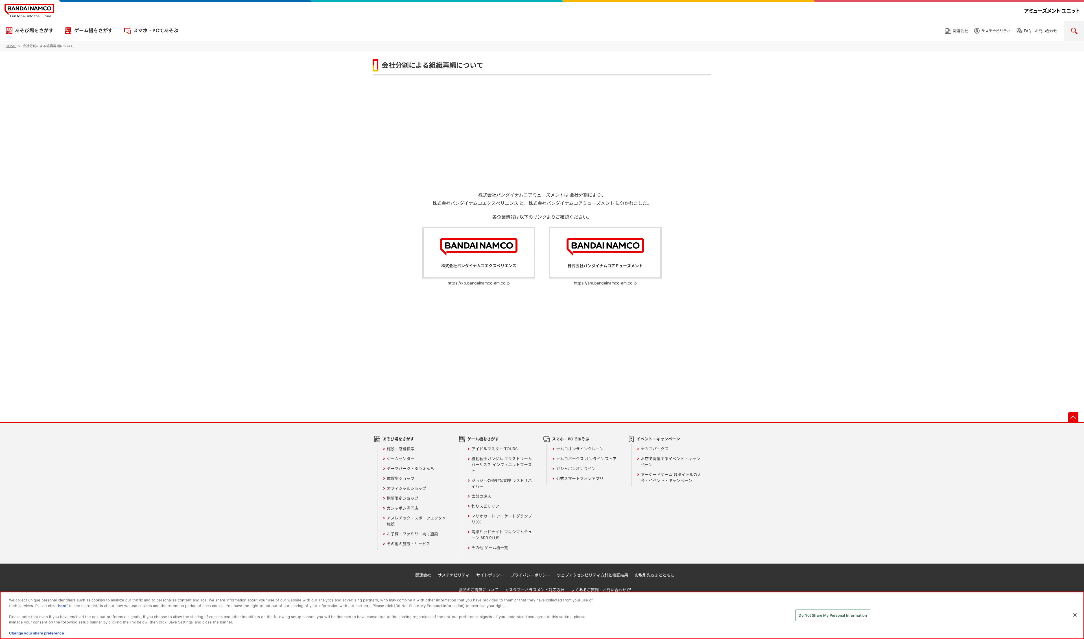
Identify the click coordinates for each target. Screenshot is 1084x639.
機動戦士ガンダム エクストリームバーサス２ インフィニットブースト (501, 464)
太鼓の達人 (481, 496)
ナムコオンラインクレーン (580, 448)
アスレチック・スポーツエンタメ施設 (416, 521)
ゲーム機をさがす (93, 30)
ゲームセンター (400, 458)
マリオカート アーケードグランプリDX (501, 519)
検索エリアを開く (1074, 31)
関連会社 (960, 30)
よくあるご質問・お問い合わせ (598, 589)
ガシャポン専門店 (402, 508)
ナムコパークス (654, 448)
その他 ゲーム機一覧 (489, 547)
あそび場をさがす (34, 30)
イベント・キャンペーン (658, 438)
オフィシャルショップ (406, 488)
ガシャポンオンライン (576, 468)
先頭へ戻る (1073, 417)
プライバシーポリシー (530, 575)
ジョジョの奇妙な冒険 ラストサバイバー (501, 483)
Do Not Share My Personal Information (833, 615)
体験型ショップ (400, 478)
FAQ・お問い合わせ (1040, 31)
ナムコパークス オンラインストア (586, 458)
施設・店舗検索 (400, 448)
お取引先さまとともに (654, 575)
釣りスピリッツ (485, 506)
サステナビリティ (996, 31)
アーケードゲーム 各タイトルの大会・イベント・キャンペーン (671, 477)
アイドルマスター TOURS (494, 448)
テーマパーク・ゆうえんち (410, 468)
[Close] (1075, 615)
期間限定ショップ (402, 498)
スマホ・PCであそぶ (155, 30)
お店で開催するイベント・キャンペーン (670, 461)
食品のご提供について (478, 589)
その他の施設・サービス (408, 543)
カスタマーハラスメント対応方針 (534, 589)
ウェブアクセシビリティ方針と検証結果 (592, 575)
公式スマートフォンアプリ (580, 478)
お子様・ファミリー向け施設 (412, 533)
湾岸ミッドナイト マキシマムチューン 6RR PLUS (501, 534)
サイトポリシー (490, 575)
